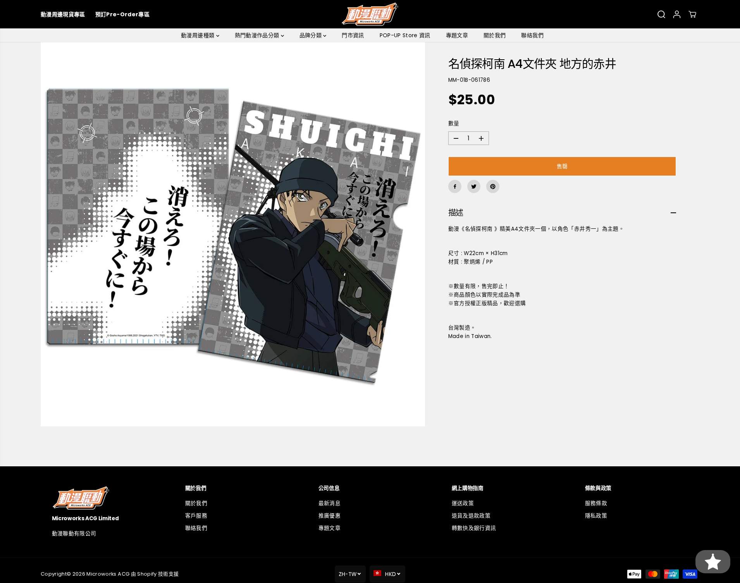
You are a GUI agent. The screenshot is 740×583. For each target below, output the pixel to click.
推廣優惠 (329, 515)
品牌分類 (311, 35)
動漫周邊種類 (198, 35)
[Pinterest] (492, 186)
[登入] (677, 14)
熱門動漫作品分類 (258, 35)
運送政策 (463, 503)
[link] (103, 498)
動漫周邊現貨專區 (63, 14)
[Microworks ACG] (370, 14)
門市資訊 (353, 35)
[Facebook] (454, 186)
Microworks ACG (107, 574)
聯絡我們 (532, 35)
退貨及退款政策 (471, 515)
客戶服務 (196, 515)
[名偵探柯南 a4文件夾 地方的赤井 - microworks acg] (233, 234)
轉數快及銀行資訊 (474, 528)
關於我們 (495, 35)
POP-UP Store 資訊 (405, 35)
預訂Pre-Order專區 (122, 14)
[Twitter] (473, 186)
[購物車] (692, 14)
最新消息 (329, 503)
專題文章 (457, 35)
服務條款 (596, 503)
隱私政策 (596, 515)
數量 (453, 124)
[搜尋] (661, 14)
